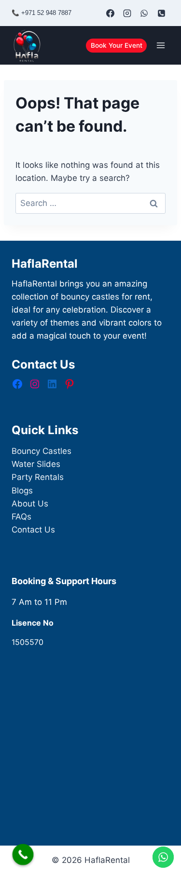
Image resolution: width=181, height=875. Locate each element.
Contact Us (33, 529)
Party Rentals (38, 477)
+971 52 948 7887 (46, 12)
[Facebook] (110, 13)
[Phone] (161, 13)
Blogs (22, 490)
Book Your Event (116, 45)
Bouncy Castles (41, 451)
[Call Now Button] (23, 854)
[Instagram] (127, 13)
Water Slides (36, 464)
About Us (30, 503)
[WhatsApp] (144, 13)
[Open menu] (160, 45)
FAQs (21, 516)
